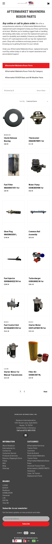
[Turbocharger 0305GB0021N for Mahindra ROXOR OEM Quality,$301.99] (38, 258)
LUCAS (5, 485)
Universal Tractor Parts (36, 466)
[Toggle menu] (6, 3)
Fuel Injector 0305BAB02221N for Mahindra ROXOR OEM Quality (13, 283)
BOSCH (5, 488)
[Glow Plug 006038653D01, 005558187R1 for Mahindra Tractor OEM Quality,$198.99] (14, 211)
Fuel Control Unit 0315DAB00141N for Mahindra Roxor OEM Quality (13, 329)
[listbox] (37, 101)
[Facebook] (25, 435)
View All (6, 503)
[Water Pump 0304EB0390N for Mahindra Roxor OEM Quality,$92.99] (38, 165)
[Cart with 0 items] (44, 2)
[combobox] (17, 540)
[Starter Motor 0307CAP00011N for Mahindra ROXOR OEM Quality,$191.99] (38, 305)
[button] (26, 91)
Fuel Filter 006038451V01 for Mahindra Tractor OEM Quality (11, 189)
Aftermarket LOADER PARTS (38, 468)
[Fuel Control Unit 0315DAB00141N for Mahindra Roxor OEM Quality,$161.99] (14, 305)
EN (19, 541)
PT (37, 541)
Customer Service (9, 453)
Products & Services (10, 456)
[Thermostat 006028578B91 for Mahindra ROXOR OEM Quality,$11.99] (38, 118)
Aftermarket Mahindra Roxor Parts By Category (24, 71)
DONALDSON (7, 493)
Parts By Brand (33, 453)
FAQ (4, 463)
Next (46, 392)
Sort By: (22, 101)
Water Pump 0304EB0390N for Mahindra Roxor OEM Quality (38, 189)
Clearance (31, 471)
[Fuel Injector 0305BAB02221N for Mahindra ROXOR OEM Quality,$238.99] (14, 258)
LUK (4, 498)
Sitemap (6, 468)
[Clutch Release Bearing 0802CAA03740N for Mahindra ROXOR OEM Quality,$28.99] (14, 118)
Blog (4, 466)
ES (29, 541)
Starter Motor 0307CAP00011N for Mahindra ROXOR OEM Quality (38, 329)
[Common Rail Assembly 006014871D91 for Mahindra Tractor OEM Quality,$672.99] (38, 211)
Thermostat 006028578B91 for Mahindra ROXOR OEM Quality (38, 142)
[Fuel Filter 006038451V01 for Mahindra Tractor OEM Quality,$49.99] (14, 165)
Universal (6, 495)
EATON (5, 500)
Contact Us (7, 451)
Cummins (31, 451)
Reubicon (6, 490)
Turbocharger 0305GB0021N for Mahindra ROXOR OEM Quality (38, 283)
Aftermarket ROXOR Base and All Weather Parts (24, 77)
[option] (26, 540)
